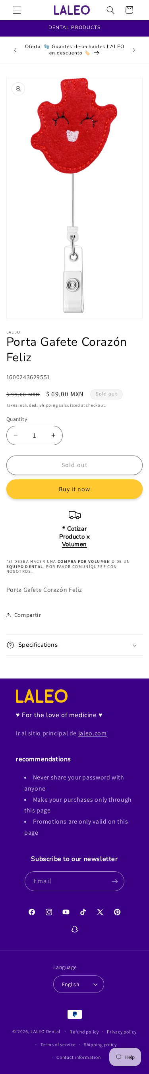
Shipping (48, 405)
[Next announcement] (134, 50)
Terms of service (58, 1044)
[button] (17, 10)
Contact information (78, 1057)
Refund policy (84, 1032)
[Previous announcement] (15, 50)
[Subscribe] (114, 881)
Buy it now (75, 489)
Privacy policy (121, 1032)
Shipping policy (100, 1044)
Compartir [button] (27, 614)
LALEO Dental (45, 1031)
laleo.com (92, 733)
